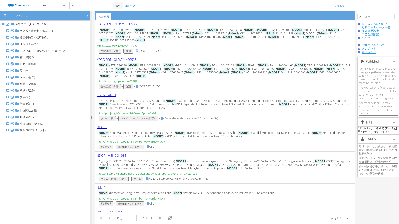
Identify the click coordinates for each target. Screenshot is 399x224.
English (339, 5)
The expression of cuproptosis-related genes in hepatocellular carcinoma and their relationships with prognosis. (378, 93)
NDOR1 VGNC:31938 (112, 155)
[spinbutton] (131, 218)
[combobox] (51, 5)
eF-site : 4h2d (106, 95)
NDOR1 (102, 127)
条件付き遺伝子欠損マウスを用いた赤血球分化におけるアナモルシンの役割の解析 (378, 169)
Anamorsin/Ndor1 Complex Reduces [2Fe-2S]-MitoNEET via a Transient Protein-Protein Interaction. (377, 108)
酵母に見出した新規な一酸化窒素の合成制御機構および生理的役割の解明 (378, 149)
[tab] (103, 16)
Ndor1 (101, 187)
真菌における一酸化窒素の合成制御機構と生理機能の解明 (378, 159)
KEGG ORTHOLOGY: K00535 (117, 24)
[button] (118, 5)
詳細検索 (130, 5)
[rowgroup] (46, 122)
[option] (225, 38)
